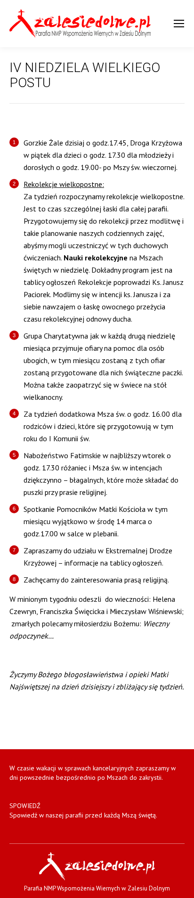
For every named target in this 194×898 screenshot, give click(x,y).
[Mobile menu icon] (179, 23)
